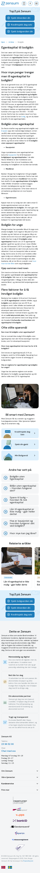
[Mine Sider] (30, 3)
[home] (10, 3)
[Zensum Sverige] (10, 867)
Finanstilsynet (28, 861)
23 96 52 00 (7, 744)
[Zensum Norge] (3, 867)
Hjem (3, 42)
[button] (36, 3)
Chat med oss (8, 751)
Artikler (11, 42)
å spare (4, 131)
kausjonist (12, 155)
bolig (23, 116)
